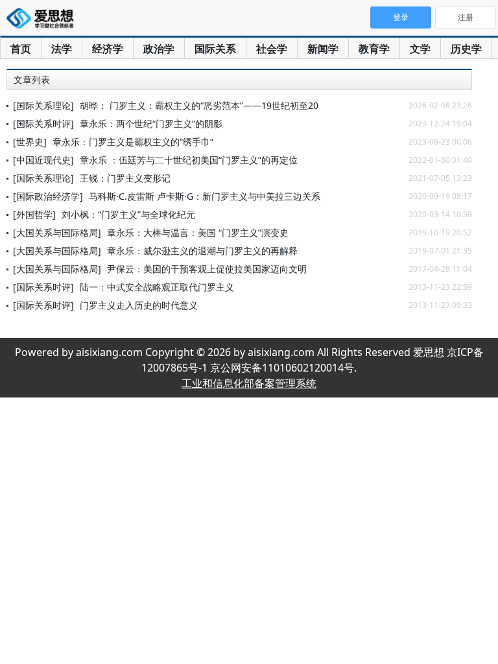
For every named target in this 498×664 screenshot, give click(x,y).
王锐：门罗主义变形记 (125, 178)
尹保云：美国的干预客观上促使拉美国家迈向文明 (207, 269)
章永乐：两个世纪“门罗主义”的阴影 (151, 123)
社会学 (271, 49)
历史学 (466, 49)
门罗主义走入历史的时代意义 (139, 305)
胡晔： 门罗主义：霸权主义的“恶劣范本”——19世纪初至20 (199, 105)
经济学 (107, 49)
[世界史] (30, 142)
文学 (420, 49)
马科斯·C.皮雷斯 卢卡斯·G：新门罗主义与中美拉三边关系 (204, 196)
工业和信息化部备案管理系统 (249, 383)
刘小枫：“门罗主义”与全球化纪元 (128, 214)
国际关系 (215, 49)
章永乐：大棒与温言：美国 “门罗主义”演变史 (198, 232)
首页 (20, 49)
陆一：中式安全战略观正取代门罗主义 (157, 287)
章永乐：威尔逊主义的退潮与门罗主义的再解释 (202, 250)
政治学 (158, 49)
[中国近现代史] (43, 160)
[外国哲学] (34, 214)
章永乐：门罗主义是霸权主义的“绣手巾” (133, 142)
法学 (61, 49)
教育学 (374, 49)
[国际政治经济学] (48, 196)
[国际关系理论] (43, 105)
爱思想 (43, 19)
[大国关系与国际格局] (57, 232)
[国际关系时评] (43, 123)
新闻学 (322, 49)
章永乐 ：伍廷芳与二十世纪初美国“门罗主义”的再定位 (189, 160)
